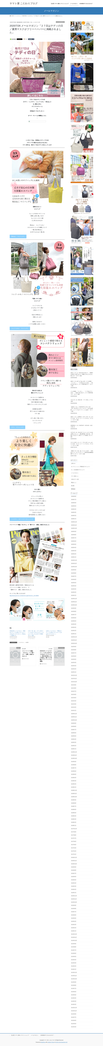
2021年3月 (73, 704)
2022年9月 (73, 646)
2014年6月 (73, 953)
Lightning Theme (51, 1042)
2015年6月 (73, 915)
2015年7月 (73, 911)
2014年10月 (74, 940)
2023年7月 (73, 614)
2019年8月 (73, 764)
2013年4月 (73, 998)
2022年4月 (73, 662)
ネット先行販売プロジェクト (78, 469)
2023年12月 (74, 598)
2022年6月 (73, 656)
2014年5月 (73, 956)
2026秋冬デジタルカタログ (46, 1035)
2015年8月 (73, 908)
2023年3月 (73, 627)
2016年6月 (73, 876)
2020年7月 (73, 729)
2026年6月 (73, 502)
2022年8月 (73, 649)
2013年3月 (73, 1001)
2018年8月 (73, 803)
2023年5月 (73, 621)
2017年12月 (74, 828)
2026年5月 (73, 506)
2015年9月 (73, 905)
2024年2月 (73, 592)
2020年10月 (74, 720)
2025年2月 (73, 553)
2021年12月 (74, 675)
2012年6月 (73, 1020)
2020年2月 (73, 745)
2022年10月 (74, 643)
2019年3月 (73, 780)
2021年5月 (73, 697)
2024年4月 (73, 585)
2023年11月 (74, 601)
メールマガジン (60, 22)
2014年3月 (73, 962)
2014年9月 (73, 943)
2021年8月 (73, 688)
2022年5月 (73, 659)
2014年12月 (74, 934)
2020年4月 (73, 739)
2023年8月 (73, 611)
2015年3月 (73, 924)
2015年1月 (73, 931)
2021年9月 (73, 684)
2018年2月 (73, 822)
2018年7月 (73, 806)
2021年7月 (73, 691)
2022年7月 (73, 653)
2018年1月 (73, 825)
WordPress (43, 1042)
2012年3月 (73, 1026)
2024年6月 (73, 579)
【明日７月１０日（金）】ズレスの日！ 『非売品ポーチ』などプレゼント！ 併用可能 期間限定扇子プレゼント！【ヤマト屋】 (82, 452)
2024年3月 (73, 589)
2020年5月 (73, 736)
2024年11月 (74, 563)
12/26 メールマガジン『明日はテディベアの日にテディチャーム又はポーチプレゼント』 (54, 632)
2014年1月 (73, 969)
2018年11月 (74, 793)
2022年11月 (74, 640)
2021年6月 (73, 694)
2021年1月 (73, 710)
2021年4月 (73, 700)
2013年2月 (73, 1004)
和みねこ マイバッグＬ (18, 236)
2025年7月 (73, 537)
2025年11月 (74, 525)
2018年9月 (73, 799)
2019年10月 (74, 758)
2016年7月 (73, 873)
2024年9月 (73, 569)
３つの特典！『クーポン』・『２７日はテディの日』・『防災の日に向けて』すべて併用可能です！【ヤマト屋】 (82, 393)
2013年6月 (73, 991)
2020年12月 (74, 713)
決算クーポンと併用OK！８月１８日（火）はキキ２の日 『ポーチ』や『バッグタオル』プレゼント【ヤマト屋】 (82, 418)
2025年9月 (73, 531)
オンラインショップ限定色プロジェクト (80, 466)
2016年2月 (73, 889)
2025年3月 (73, 550)
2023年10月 (74, 605)
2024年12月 (74, 560)
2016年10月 (74, 863)
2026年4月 (73, 509)
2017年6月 (73, 841)
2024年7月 (73, 576)
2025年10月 (74, 528)
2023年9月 (73, 608)
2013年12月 (74, 972)
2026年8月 (73, 496)
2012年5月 (73, 1023)
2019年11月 (74, 755)
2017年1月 (73, 854)
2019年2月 (73, 784)
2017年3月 (73, 847)
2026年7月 (73, 499)
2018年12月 (74, 790)
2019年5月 (73, 774)
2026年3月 (73, 512)
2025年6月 (73, 541)
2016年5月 (73, 879)
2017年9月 (73, 831)
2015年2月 (73, 927)
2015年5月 (73, 918)
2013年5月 (73, 994)
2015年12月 (74, 895)
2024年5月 (73, 582)
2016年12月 (74, 857)
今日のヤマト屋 (74, 479)
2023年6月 (73, 617)
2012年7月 (73, 1017)
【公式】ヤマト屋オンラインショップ (20, 1035)
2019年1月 (73, 787)
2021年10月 (74, 681)
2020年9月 (73, 723)
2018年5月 (73, 812)
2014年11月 (74, 937)
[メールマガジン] (59, 650)
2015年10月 (74, 902)
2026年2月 (73, 515)
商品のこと (73, 482)
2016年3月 (73, 886)
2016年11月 (74, 860)
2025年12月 (74, 522)
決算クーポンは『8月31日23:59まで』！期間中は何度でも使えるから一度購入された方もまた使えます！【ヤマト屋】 (82, 374)
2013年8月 (73, 985)
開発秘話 (73, 489)
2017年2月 (73, 851)
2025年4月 (73, 547)
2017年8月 (73, 835)
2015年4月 (73, 921)
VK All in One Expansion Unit (61, 1042)
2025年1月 (73, 557)
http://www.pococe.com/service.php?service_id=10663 (24, 595)
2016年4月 (73, 883)
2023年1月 (73, 633)
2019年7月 (73, 768)
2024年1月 (73, 595)
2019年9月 (73, 761)
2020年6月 (73, 732)
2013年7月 (73, 988)
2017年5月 (73, 844)
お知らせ (73, 463)
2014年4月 (73, 959)
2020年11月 (74, 716)
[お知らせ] (15, 650)
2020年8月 (73, 726)
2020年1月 (73, 748)
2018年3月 (73, 819)
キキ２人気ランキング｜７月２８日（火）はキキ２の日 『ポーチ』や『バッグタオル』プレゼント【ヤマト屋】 (82, 444)
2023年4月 (73, 624)
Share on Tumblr (31, 39)
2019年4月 (73, 777)
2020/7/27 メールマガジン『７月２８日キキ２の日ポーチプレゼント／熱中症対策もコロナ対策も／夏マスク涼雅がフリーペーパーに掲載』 (46, 656)
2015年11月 (74, 899)
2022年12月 (74, 637)
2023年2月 (73, 630)
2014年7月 (73, 950)
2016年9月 (73, 867)
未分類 (27, 642)
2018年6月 (73, 809)
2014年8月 (73, 946)
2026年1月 (73, 518)
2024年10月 (74, 566)
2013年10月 (74, 978)
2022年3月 (73, 665)
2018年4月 (73, 816)
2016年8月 (73, 870)
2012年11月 (74, 1010)
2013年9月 (73, 982)
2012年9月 (73, 1014)
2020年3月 (73, 742)
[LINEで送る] (13, 39)
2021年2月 (73, 707)
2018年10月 (74, 796)
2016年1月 (73, 892)
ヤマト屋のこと (74, 476)
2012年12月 (74, 1007)
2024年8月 (73, 573)
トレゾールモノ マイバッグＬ (19, 328)
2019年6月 (73, 771)
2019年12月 (74, 752)
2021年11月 (74, 678)
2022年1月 (73, 672)
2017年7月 (73, 838)
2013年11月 (74, 975)
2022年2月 (73, 668)
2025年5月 (73, 544)
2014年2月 (73, 966)
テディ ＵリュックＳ (17, 427)
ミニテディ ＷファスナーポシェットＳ (22, 519)
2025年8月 (73, 534)
